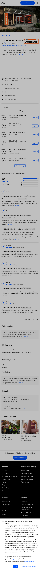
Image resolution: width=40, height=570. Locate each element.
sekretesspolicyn (29, 561)
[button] (36, 521)
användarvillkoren (12, 560)
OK (16, 566)
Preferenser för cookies (28, 566)
